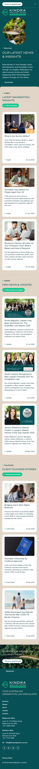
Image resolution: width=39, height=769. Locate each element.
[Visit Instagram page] (18, 748)
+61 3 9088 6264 (8, 726)
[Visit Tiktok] (13, 748)
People (4, 704)
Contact (5, 713)
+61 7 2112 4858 (8, 738)
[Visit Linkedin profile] (9, 748)
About (4, 707)
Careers (5, 710)
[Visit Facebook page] (4, 748)
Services (5, 701)
